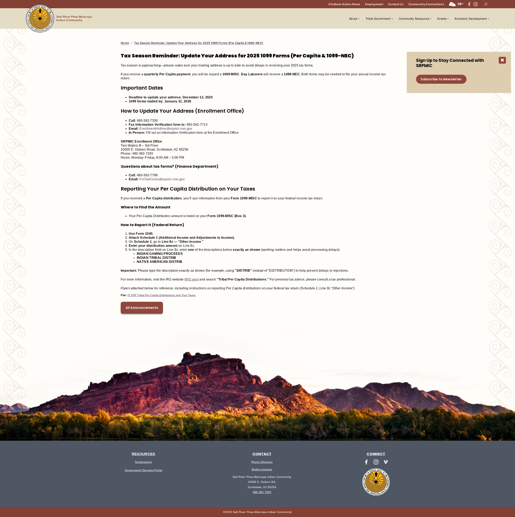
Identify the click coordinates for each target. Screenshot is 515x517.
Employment (143, 462)
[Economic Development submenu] (488, 18)
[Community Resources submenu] (431, 18)
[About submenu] (359, 18)
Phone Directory (262, 462)
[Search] (485, 4)
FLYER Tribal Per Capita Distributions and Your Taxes (162, 295)
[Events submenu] (448, 18)
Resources (143, 454)
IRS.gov (191, 279)
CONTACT (262, 453)
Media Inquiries (262, 469)
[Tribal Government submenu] (392, 18)
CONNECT (376, 453)
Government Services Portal (143, 470)
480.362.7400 (262, 492)
